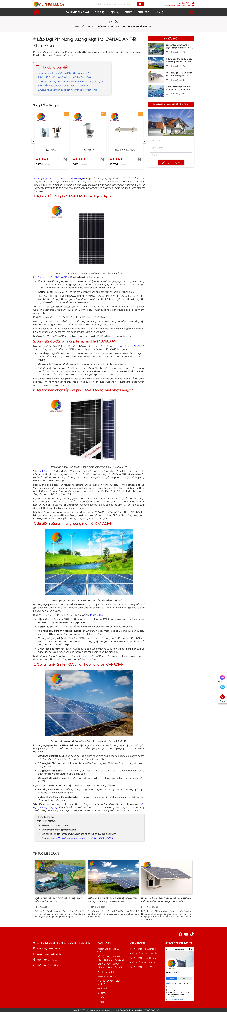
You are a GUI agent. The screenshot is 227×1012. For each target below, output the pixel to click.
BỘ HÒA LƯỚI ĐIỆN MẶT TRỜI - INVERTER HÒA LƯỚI (110, 958)
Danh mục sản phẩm (77, 12)
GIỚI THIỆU (100, 12)
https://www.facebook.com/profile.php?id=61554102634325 (82, 837)
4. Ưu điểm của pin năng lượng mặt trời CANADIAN (64, 85)
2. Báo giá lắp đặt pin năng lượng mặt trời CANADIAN (65, 77)
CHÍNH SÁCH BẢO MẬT (141, 966)
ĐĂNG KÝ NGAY (171, 162)
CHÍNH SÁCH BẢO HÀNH (142, 962)
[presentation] (33, 140)
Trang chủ (79, 26)
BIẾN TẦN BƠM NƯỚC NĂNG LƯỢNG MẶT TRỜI (109, 966)
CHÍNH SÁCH (144, 12)
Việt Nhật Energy (42, 471)
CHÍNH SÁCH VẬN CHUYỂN (143, 953)
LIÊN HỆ (159, 12)
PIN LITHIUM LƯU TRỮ (107, 976)
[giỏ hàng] (192, 12)
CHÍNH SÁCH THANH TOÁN (143, 957)
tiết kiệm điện (96, 614)
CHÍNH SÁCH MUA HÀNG (143, 948)
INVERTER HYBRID (106, 971)
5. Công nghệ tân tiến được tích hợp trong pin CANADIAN (67, 89)
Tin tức (91, 26)
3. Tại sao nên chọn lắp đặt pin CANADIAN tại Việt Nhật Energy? (70, 81)
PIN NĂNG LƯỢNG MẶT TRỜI (109, 950)
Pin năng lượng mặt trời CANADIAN (51, 277)
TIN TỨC (128, 12)
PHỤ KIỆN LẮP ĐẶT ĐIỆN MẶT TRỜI (109, 982)
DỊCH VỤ (115, 12)
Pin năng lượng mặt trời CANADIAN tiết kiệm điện (58, 178)
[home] (49, 4)
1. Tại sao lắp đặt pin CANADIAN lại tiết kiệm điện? (63, 72)
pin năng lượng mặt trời (127, 345)
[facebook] (180, 934)
